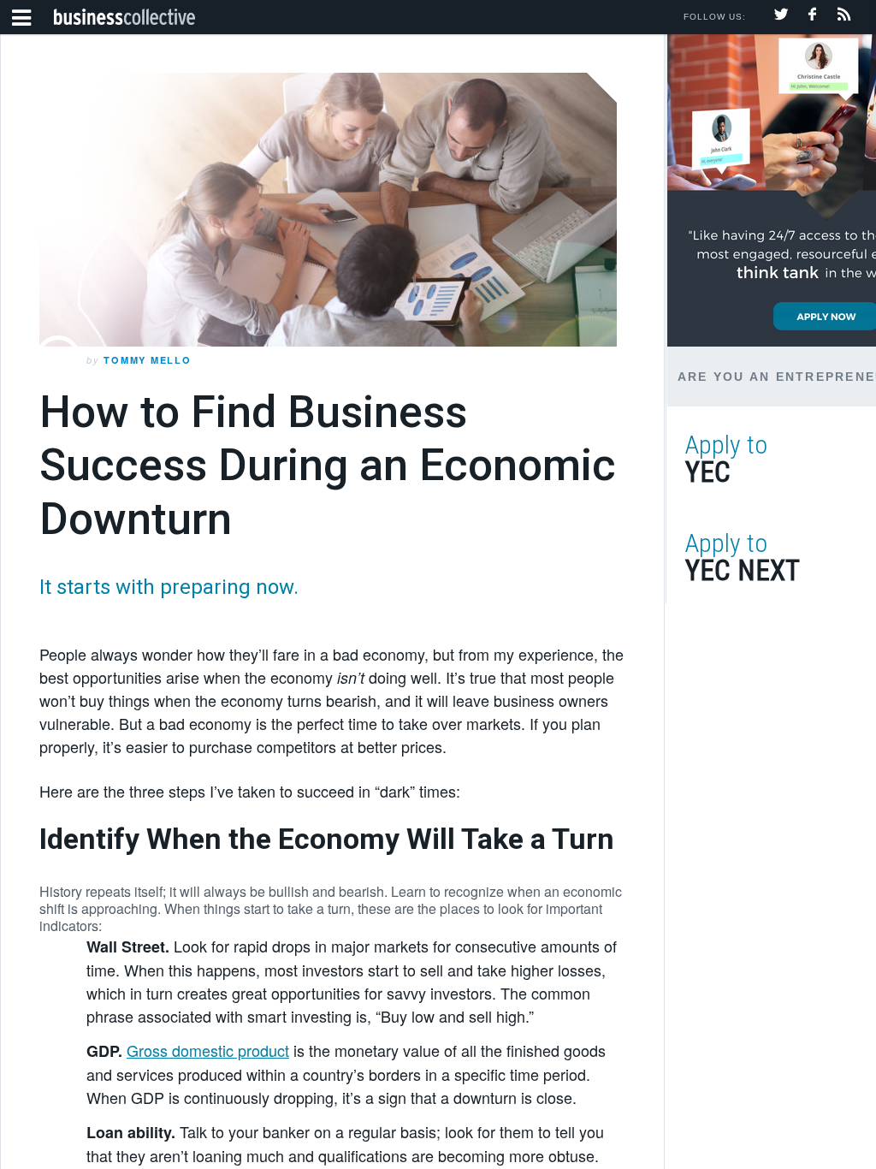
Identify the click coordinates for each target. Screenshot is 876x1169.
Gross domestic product (208, 1050)
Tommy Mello (147, 359)
